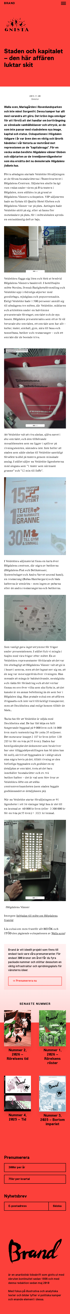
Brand (9, 3)
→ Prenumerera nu (25, 981)
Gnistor (35, 99)
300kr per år (16, 1167)
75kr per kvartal (19, 1179)
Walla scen (58, 933)
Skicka (57, 1206)
